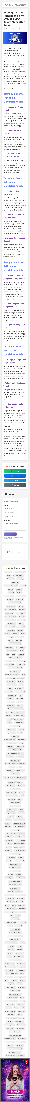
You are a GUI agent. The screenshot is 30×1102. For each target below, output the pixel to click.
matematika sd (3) (20, 613)
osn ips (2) (20, 681)
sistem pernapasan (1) (15, 1035)
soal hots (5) (11, 592)
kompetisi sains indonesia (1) (15, 891)
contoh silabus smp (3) (10, 609)
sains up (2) (19, 702)
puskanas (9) (19, 579)
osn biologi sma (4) (20, 596)
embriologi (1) (11, 782)
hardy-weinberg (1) (10, 813)
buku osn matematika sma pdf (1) (15, 753)
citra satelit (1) (19, 756)
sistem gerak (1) (21, 1025)
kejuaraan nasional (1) (15, 854)
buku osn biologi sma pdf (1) (15, 750)
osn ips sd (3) (21, 616)
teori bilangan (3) (11, 623)
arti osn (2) (20, 623)
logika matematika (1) (15, 915)
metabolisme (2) (9, 664)
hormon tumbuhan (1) (19, 819)
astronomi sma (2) (10, 626)
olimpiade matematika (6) (10, 585)
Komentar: (7, 520)
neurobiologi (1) (19, 953)
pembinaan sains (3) (10, 620)
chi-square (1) (10, 756)
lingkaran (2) (21, 654)
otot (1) (22, 973)
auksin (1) (19, 733)
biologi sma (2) (21, 626)
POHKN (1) (22, 1001)
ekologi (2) (7, 633)
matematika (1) (18, 925)
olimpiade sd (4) (9, 596)
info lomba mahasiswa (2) (15, 644)
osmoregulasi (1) (9, 970)
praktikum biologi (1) (10, 1011)
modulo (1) (9, 953)
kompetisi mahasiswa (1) (15, 881)
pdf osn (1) (22, 980)
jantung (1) (8, 843)
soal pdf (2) (8, 715)
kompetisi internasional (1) (15, 874)
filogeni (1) (21, 792)
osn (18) (9, 575)
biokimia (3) (21, 606)
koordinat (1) (19, 902)
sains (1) (22, 1018)
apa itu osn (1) (11, 733)
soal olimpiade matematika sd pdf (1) (15, 1055)
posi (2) (20, 695)
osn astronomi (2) (10, 678)
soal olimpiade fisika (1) (15, 1052)
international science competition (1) (15, 833)
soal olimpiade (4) (10, 606)
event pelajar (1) (21, 785)
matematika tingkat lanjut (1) (15, 936)
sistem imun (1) (10, 1028)
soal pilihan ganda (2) (19, 715)
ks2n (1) (7, 905)
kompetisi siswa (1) (20, 895)
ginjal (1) (21, 809)
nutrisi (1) (9, 956)
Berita (8, 4)
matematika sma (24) (19, 572)
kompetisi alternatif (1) (15, 867)
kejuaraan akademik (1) (19, 850)
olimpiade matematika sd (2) (15, 668)
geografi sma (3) (9, 613)
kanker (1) (8, 847)
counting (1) (11, 767)
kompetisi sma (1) (10, 898)
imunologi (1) (8, 826)
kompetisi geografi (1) (15, 871)
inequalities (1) (15, 830)
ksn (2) (7, 654)
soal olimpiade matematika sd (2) (15, 709)
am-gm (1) (9, 719)
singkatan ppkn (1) (9, 1025)
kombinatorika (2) (20, 647)
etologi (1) (19, 782)
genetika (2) (19, 640)
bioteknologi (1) (20, 746)
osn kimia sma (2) (11, 685)
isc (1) (23, 837)
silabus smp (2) (11, 705)
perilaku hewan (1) (15, 990)
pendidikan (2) (8, 691)
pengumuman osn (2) (20, 691)
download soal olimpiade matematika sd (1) (14, 778)
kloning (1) (8, 860)
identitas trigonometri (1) (18, 823)
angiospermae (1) (11, 729)
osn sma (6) (23, 585)
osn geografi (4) (19, 599)
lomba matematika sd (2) (15, 657)
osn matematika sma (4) (15, 603)
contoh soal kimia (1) (15, 760)
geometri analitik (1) (15, 806)
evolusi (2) (9, 637)
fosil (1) (22, 796)
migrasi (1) (19, 946)
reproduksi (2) (19, 698)
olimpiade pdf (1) (21, 963)
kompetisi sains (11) (18, 575)
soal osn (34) (8, 572)
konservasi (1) (20, 898)
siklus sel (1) (10, 1021)
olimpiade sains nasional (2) (12, 674)
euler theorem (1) (9, 785)
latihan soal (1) (9, 912)
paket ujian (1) (8, 977)
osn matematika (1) (20, 970)
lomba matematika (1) (10, 922)
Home (4, 4)
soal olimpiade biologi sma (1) (15, 1049)
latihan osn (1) (22, 908)
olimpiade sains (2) (15, 671)
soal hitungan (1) (21, 1042)
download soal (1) (15, 774)
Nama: (6, 505)
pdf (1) (6, 980)
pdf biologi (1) (14, 980)
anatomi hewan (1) (19, 722)
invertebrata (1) (9, 837)
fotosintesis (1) (11, 799)
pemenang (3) (21, 620)
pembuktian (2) (19, 688)
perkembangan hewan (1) (15, 994)
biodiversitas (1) (22, 739)
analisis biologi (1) (18, 719)
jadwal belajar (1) (20, 840)
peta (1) (22, 997)
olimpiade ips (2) (20, 664)
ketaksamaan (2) (9, 647)
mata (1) (10, 925)
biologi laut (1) (20, 743)
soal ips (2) (20, 705)
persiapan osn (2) (12, 695)
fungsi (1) (20, 799)
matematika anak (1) (15, 929)
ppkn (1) (22, 1008)
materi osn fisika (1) (15, 939)
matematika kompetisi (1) (15, 932)
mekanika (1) (11, 946)
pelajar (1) (19, 984)
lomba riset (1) (22, 922)
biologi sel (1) (10, 746)
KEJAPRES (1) (8, 850)
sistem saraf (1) (22, 1038)
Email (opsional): (9, 513)
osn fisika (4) (10, 599)
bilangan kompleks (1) (9, 739)
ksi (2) (21, 650)
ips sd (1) (17, 837)
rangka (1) (19, 1014)
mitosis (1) (19, 949)
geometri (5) (19, 589)
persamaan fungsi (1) (12, 997)
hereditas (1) (11, 816)
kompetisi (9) (10, 579)
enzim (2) (23, 633)
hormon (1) (8, 819)
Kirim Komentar (10, 534)
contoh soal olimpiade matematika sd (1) (15, 763)
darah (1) (19, 767)
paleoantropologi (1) (20, 977)
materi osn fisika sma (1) (11, 943)
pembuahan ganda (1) (10, 987)
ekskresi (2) (15, 633)
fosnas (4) (19, 592)
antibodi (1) (21, 729)
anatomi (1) (9, 722)
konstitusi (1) (10, 902)
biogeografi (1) (10, 743)
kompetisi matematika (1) (15, 884)
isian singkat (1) (9, 840)
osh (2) (23, 674)
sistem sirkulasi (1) (9, 1042)
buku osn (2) (20, 630)
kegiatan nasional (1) (19, 847)
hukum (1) (7, 823)
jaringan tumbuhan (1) (19, 843)
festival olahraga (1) (11, 792)
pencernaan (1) (21, 987)
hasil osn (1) (21, 813)
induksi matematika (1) (19, 826)
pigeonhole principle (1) (11, 1001)
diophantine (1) (20, 770)
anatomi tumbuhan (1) (15, 726)
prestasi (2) (10, 698)
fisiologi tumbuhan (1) (11, 796)
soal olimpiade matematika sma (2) (15, 712)
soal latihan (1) (19, 1045)
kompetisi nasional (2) (12, 650)
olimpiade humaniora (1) (15, 960)
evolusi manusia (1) (15, 789)
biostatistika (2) (11, 630)
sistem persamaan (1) (9, 1038)
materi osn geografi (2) (20, 661)
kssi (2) (13, 654)
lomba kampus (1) (15, 919)
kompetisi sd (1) (9, 895)
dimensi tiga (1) (10, 770)
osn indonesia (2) (11, 681)
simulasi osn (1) (19, 1021)
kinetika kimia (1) (11, 857)
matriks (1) (22, 943)
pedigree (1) (11, 984)
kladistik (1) (20, 857)
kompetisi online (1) (15, 888)
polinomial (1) (20, 1004)
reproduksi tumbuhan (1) (11, 1018)
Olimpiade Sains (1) (10, 966)
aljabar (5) (10, 589)
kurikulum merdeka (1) (10, 908)
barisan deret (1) (15, 736)
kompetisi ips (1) (9, 878)
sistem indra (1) (20, 1028)
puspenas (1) (11, 1014)
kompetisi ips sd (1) (20, 878)
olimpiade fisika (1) (18, 956)
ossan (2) (21, 685)
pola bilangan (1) (10, 1004)
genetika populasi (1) (15, 802)
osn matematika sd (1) (12, 973)
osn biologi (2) (20, 678)
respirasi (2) (11, 702)
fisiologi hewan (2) (18, 637)
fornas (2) (10, 640)
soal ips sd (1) (10, 1045)
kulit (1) (14, 905)
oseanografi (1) (21, 966)
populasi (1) (8, 1008)
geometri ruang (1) (11, 809)
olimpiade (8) (15, 582)
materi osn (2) (7, 661)
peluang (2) (10, 688)
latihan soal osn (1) (20, 912)
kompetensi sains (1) (19, 860)
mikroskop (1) (11, 949)
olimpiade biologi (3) (10, 616)
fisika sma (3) (22, 609)
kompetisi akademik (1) (15, 864)
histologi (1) (19, 816)
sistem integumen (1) (15, 1031)
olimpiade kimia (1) (9, 963)
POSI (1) (16, 1008)
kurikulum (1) (21, 905)
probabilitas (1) (21, 1011)
